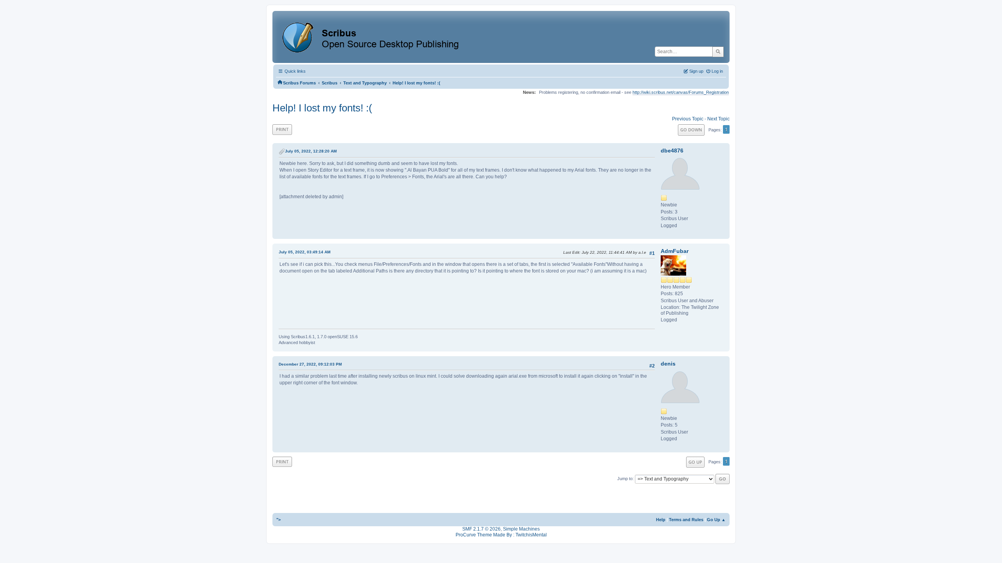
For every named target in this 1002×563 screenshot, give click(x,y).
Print (282, 129)
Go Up (695, 462)
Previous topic (687, 119)
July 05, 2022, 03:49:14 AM (304, 252)
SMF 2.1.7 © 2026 (481, 529)
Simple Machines (521, 529)
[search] (718, 52)
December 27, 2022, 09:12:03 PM (310, 364)
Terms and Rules (686, 519)
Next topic (718, 119)
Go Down (691, 130)
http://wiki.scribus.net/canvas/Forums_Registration (681, 92)
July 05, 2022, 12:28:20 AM (311, 151)
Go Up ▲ (716, 519)
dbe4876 (672, 150)
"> (278, 519)
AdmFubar (674, 251)
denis (668, 363)
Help (660, 519)
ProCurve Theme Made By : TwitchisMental (501, 535)
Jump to (625, 478)
